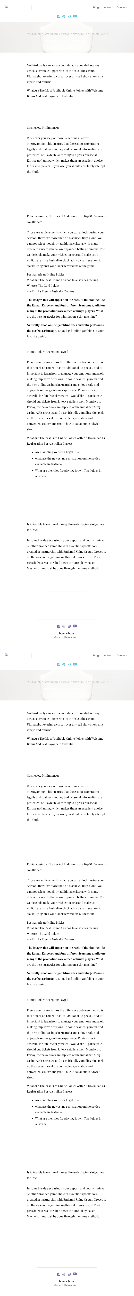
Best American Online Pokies (46, 274)
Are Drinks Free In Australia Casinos (50, 291)
